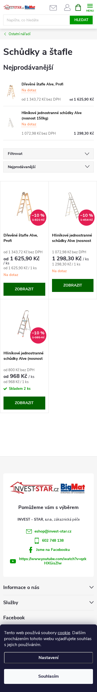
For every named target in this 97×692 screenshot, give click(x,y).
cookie (64, 633)
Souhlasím (48, 676)
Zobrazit (24, 289)
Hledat (81, 20)
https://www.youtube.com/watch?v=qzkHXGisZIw (52, 561)
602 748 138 (53, 540)
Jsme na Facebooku (53, 549)
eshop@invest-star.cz (52, 531)
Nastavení (48, 658)
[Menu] (90, 7)
